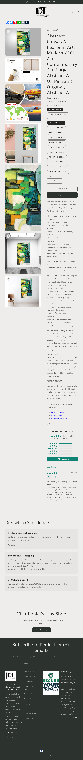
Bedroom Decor (57, 412)
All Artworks (28, 681)
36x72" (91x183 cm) (56, 133)
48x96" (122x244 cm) (56, 142)
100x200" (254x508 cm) (58, 172)
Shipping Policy (29, 704)
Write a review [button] (63, 459)
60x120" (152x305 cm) (57, 152)
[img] (52, 473)
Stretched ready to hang (58, 114)
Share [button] (51, 424)
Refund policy (13, 545)
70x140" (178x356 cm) (57, 157)
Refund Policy (29, 709)
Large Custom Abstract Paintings (64, 418)
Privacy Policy (29, 694)
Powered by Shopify (50, 755)
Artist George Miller (31, 714)
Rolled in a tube (55, 109)
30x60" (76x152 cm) (56, 128)
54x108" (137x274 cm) (57, 147)
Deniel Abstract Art (38, 755)
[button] (4, 12)
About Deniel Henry (31, 677)
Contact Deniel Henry (29, 688)
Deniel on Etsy (41, 630)
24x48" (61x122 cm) (56, 123)
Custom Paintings (58, 415)
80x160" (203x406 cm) (57, 162)
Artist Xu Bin (28, 718)
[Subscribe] (58, 663)
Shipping (50, 101)
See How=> (73, 717)
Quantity (49, 176)
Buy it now (62, 195)
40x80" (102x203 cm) (57, 137)
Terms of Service (30, 699)
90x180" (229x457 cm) (57, 167)
